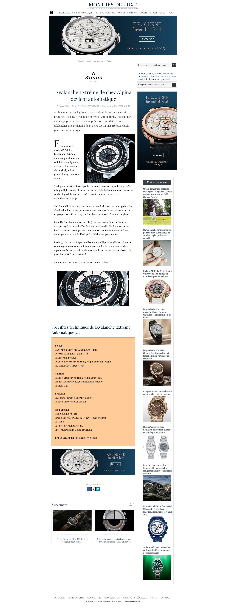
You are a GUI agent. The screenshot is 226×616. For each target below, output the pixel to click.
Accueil (81, 61)
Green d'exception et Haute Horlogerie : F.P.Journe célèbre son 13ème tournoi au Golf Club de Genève (157, 192)
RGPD (154, 597)
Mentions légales (135, 597)
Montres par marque (95, 61)
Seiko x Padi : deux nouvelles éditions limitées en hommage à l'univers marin (157, 550)
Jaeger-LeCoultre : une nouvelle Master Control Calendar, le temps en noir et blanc (157, 313)
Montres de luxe (113, 4)
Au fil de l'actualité (105, 13)
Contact (166, 597)
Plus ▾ (171, 13)
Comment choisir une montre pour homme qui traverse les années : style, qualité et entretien (157, 233)
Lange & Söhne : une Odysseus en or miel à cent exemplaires (157, 392)
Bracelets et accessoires (152, 13)
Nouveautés (64, 13)
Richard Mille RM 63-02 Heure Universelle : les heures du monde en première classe (157, 273)
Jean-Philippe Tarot (68, 106)
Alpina (109, 61)
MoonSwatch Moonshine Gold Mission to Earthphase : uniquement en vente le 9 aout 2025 (157, 510)
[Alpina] (93, 75)
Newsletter (112, 597)
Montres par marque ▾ (83, 13)
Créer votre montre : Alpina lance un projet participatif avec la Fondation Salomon (114, 540)
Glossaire (94, 597)
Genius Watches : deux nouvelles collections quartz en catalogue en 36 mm (156, 429)
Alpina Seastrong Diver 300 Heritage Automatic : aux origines (72, 540)
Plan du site (76, 597)
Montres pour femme (127, 13)
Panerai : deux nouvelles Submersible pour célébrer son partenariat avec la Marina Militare (157, 469)
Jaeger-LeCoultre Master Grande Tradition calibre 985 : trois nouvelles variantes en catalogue (157, 354)
